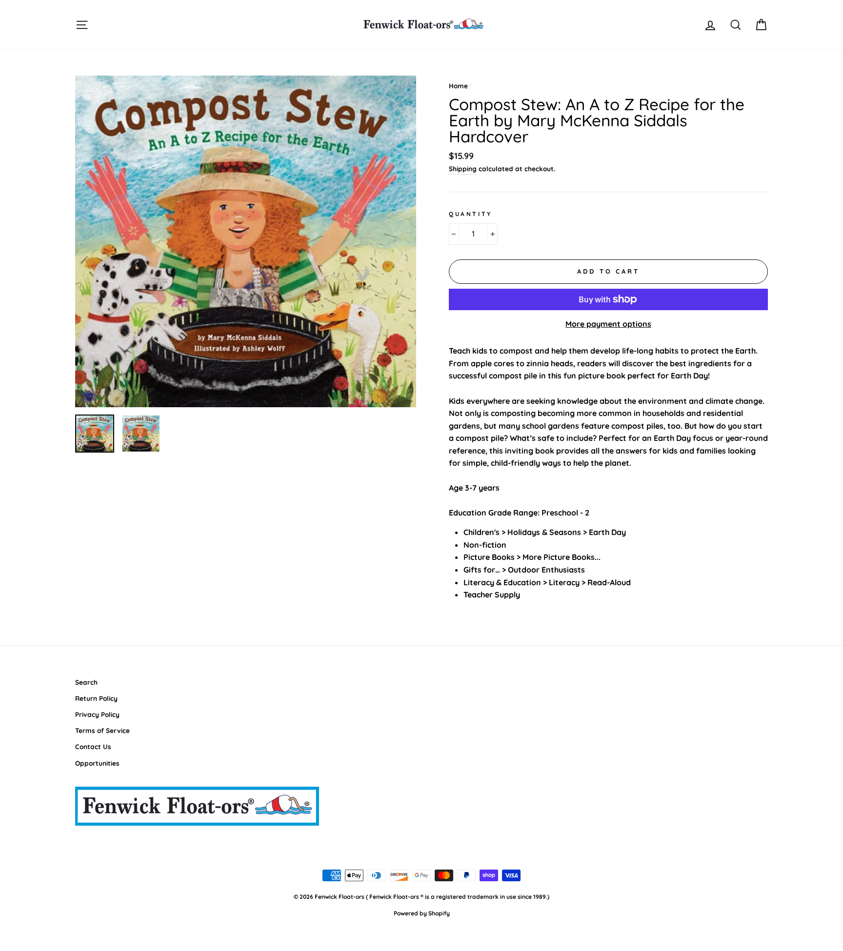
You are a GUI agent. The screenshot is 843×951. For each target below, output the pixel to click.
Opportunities (97, 763)
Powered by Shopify (422, 913)
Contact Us (93, 746)
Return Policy (96, 698)
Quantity (470, 214)
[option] (245, 241)
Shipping (463, 168)
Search (86, 682)
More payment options (608, 324)
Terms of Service (102, 730)
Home (458, 85)
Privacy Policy (97, 714)
